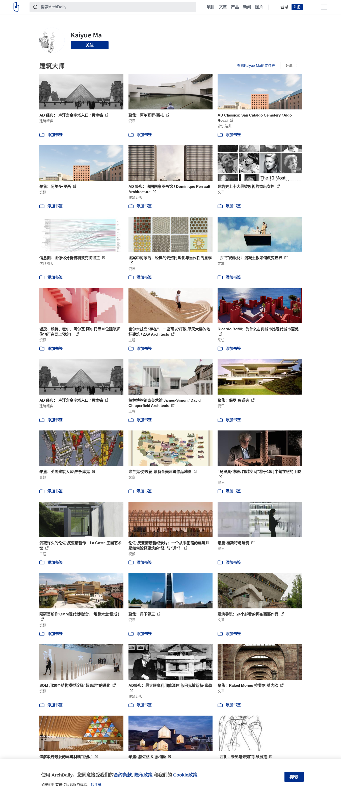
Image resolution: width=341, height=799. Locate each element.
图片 (259, 7)
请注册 (96, 785)
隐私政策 (143, 775)
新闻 (247, 7)
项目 (211, 7)
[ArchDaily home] (16, 7)
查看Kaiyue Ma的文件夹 (256, 65)
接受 (294, 777)
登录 (284, 7)
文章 (223, 7)
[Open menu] (324, 7)
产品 (235, 7)
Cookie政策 (185, 775)
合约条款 (123, 775)
